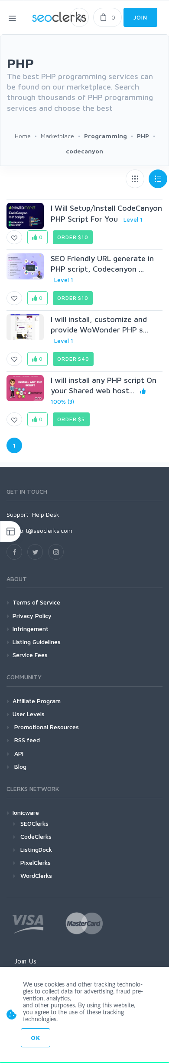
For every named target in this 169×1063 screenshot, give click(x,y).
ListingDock (36, 849)
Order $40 (73, 358)
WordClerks (36, 875)
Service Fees (30, 654)
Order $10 (72, 237)
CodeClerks (36, 836)
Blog (19, 766)
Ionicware (26, 812)
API (18, 753)
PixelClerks (35, 862)
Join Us (25, 961)
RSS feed (26, 740)
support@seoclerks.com (39, 530)
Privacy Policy (32, 615)
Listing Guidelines (37, 641)
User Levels (29, 714)
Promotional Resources (46, 727)
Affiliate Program (37, 700)
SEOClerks (34, 823)
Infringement (31, 628)
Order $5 (71, 419)
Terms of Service (36, 602)
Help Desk (45, 514)
